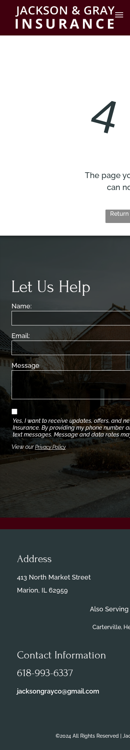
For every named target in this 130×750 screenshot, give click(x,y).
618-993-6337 (45, 673)
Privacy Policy (50, 447)
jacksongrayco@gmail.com (58, 691)
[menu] (119, 15)
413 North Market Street (54, 577)
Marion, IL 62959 (42, 590)
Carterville (106, 627)
